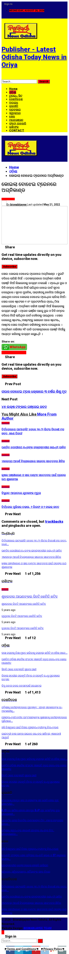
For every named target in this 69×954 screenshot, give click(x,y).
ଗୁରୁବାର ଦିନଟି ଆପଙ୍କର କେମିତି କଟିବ (22, 615)
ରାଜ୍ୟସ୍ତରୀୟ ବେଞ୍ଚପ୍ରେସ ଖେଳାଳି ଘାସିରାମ (25, 865)
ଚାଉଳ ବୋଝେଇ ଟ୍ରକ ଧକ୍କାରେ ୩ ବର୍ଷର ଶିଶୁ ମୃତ (34, 391)
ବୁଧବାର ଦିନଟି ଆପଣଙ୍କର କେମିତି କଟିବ (23, 628)
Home (13, 88)
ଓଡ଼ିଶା (12, 92)
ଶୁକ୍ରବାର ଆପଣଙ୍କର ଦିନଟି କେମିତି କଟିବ (30, 596)
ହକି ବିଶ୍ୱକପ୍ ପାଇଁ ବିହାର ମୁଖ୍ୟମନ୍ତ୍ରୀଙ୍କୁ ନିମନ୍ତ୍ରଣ (30, 727)
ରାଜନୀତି (13, 106)
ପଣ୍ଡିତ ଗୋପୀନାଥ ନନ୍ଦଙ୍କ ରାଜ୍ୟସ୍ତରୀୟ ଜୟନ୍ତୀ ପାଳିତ (32, 550)
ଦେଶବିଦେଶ (16, 99)
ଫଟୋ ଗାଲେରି (17, 123)
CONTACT (16, 130)
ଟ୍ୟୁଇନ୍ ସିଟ (15, 95)
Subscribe (9, 266)
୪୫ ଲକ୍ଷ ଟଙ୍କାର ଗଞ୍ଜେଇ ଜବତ (24, 407)
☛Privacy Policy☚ (52, 948)
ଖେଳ (12, 116)
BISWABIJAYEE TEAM (38, 928)
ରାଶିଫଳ (14, 127)
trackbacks (54, 521)
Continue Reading (14, 352)
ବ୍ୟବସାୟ (15, 109)
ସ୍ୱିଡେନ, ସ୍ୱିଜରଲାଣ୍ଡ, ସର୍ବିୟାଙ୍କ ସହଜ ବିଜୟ (26, 871)
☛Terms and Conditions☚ (22, 948)
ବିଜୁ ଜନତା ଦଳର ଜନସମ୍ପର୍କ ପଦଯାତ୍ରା (21, 685)
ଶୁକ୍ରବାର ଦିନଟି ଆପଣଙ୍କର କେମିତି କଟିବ (24, 603)
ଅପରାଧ (13, 102)
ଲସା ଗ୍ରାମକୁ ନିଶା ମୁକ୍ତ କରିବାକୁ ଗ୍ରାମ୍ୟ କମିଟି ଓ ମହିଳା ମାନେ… (34, 652)
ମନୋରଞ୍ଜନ (16, 120)
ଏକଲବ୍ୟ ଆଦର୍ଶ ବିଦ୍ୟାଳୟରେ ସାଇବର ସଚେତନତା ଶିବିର (31, 556)
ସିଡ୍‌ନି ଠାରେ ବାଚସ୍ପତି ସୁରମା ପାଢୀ (19, 669)
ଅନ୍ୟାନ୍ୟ (11, 199)
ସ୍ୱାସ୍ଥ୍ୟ (15, 113)
